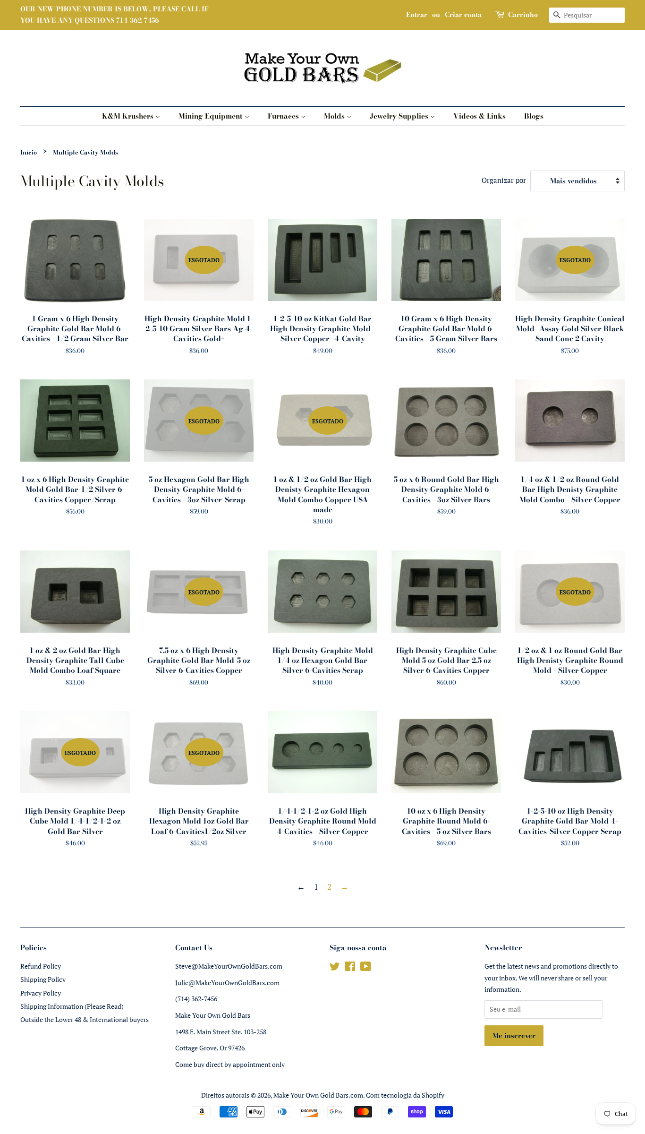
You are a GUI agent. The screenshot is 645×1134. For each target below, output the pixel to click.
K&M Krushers (128, 116)
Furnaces (284, 116)
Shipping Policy (43, 979)
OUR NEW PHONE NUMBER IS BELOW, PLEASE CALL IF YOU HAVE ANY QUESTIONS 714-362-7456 (114, 15)
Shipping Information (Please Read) (72, 1006)
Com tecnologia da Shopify (405, 1095)
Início (28, 152)
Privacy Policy (40, 992)
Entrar (416, 14)
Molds (335, 116)
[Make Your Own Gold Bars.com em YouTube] (365, 967)
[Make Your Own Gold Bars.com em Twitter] (335, 967)
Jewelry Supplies (400, 116)
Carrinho (523, 14)
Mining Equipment (211, 116)
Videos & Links (479, 116)
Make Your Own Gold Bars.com (318, 1095)
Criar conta (463, 14)
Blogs (533, 116)
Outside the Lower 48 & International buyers (84, 1019)
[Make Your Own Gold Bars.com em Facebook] (350, 967)
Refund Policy (40, 966)
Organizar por (504, 180)
